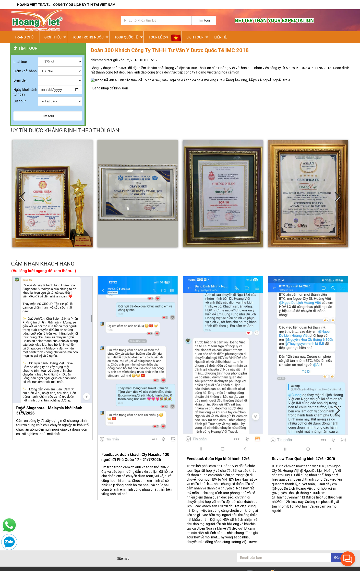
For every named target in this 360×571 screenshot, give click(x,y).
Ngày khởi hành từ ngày (25, 92)
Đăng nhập (100, 88)
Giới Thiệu (52, 37)
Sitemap (123, 558)
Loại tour (20, 62)
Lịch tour (195, 37)
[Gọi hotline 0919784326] (9, 532)
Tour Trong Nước (88, 37)
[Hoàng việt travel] (59, 20)
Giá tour (19, 101)
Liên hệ (220, 37)
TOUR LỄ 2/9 (158, 37)
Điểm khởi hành (25, 71)
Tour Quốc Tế (126, 37)
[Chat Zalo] (9, 549)
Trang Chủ (24, 37)
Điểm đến (20, 80)
